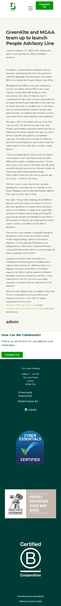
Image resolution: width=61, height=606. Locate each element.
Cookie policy (25, 396)
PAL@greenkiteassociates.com (20, 305)
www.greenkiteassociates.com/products (25, 308)
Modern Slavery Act (28, 401)
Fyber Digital (36, 601)
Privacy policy (25, 392)
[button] (44, 5)
